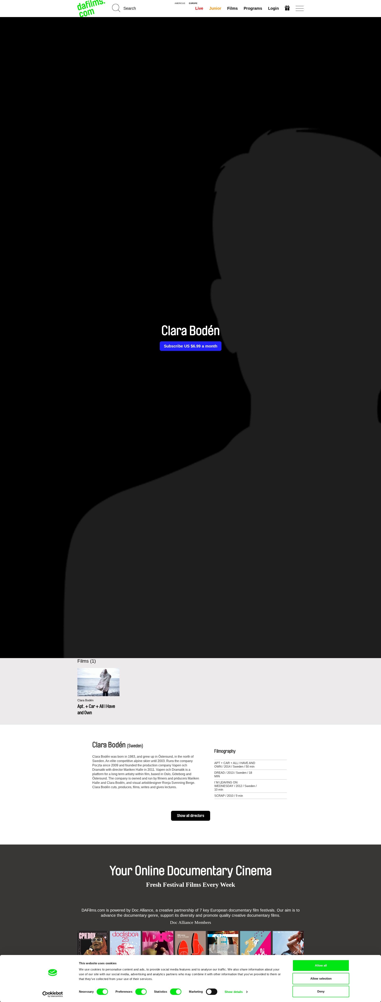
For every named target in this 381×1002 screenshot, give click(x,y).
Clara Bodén (85, 700)
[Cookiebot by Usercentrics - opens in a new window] (52, 994)
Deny (320, 991)
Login (273, 8)
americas (180, 3)
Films (232, 8)
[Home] (91, 8)
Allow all (321, 965)
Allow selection (321, 978)
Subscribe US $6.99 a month (190, 346)
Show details (234, 991)
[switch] (141, 992)
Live (199, 8)
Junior (215, 8)
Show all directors (190, 816)
